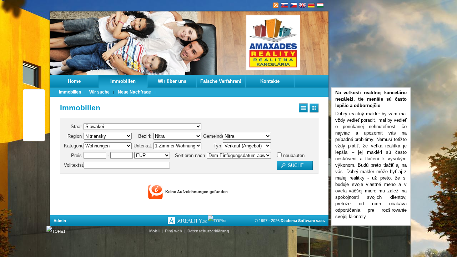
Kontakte (270, 81)
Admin (60, 220)
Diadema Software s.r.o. (303, 220)
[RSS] (275, 5)
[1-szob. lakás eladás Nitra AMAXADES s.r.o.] (320, 5)
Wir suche (99, 92)
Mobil (154, 231)
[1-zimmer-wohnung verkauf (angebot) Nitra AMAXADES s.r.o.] (311, 5)
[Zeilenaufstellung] (303, 108)
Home (74, 81)
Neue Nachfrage (134, 92)
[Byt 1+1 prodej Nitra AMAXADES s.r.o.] (293, 5)
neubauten (293, 155)
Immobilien (123, 81)
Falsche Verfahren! (220, 81)
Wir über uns (172, 81)
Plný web (173, 231)
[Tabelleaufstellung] (314, 108)
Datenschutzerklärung (208, 231)
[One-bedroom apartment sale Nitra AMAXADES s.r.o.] (302, 5)
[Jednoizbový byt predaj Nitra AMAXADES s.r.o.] (284, 5)
